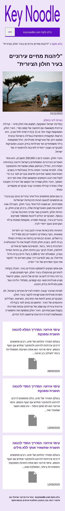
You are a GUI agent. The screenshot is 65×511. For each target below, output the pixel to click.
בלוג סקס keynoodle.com (37, 32)
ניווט (10, 32)
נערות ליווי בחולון (53, 120)
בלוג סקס (57, 43)
